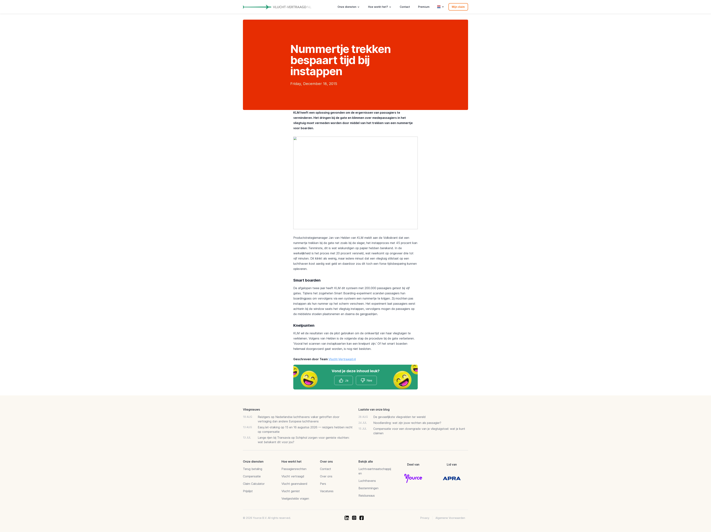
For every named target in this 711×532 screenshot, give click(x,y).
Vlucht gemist (290, 491)
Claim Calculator (254, 484)
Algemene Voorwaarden (450, 517)
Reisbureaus (366, 495)
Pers (323, 484)
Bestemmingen (368, 488)
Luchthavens (367, 481)
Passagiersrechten (293, 469)
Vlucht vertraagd (292, 476)
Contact (405, 6)
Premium (424, 6)
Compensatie (252, 476)
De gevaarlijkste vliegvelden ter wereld (399, 417)
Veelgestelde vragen (295, 498)
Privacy (424, 517)
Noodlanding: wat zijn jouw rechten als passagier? (407, 423)
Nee (369, 380)
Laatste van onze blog (374, 409)
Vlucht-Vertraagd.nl (342, 359)
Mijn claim (458, 6)
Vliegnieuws (251, 409)
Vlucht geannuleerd (294, 484)
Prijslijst (248, 491)
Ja (346, 380)
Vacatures (326, 491)
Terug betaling (252, 469)
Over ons (326, 476)
